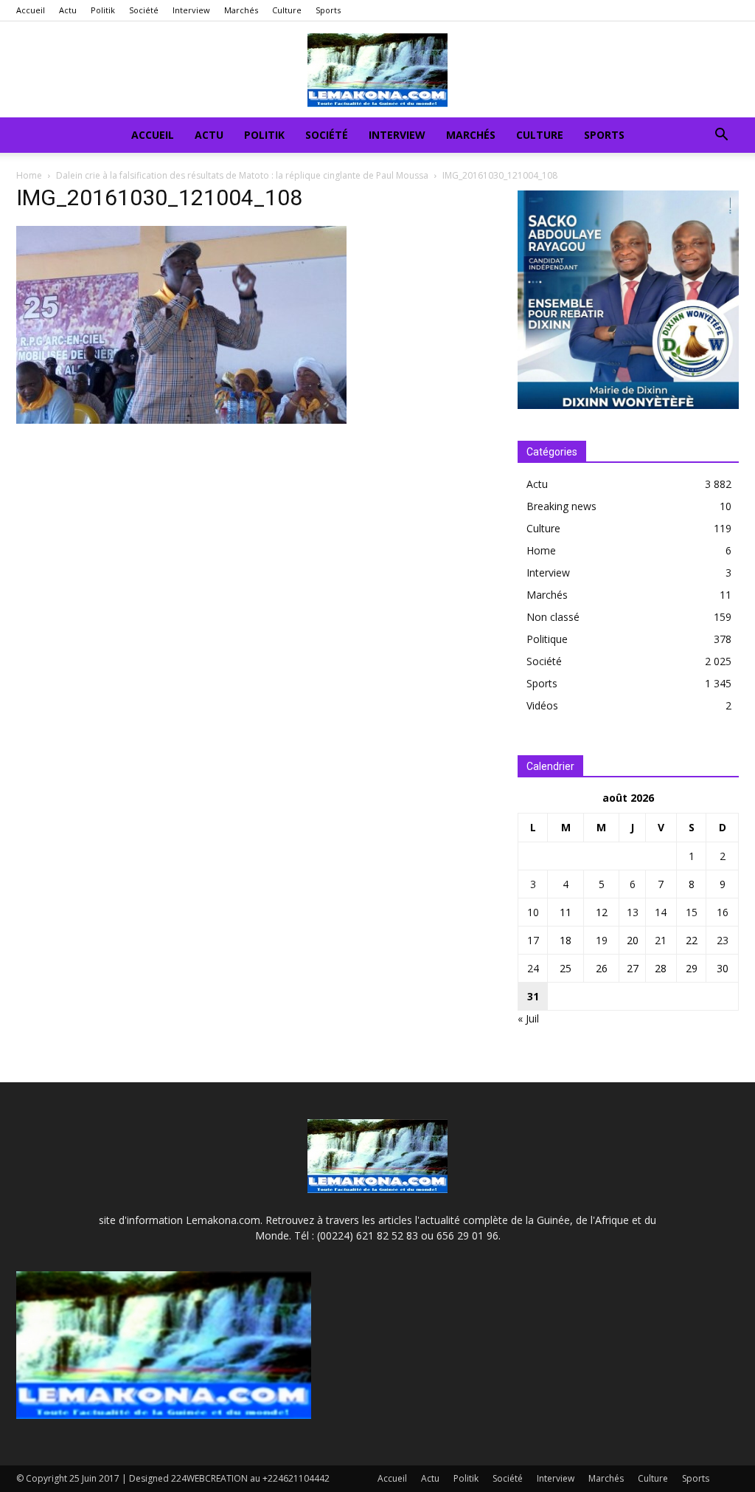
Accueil (30, 10)
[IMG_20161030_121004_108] (181, 420)
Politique (547, 639)
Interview (191, 10)
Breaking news (561, 506)
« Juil (528, 1018)
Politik (103, 10)
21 (661, 940)
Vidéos (542, 705)
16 (722, 912)
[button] (721, 136)
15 (691, 912)
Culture (287, 10)
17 (533, 940)
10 (533, 912)
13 (633, 912)
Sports (328, 10)
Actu (68, 10)
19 (602, 940)
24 (533, 968)
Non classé (553, 617)
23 (722, 940)
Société (144, 10)
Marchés (241, 10)
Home (29, 175)
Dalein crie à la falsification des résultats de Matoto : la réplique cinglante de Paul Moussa (242, 175)
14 (661, 912)
